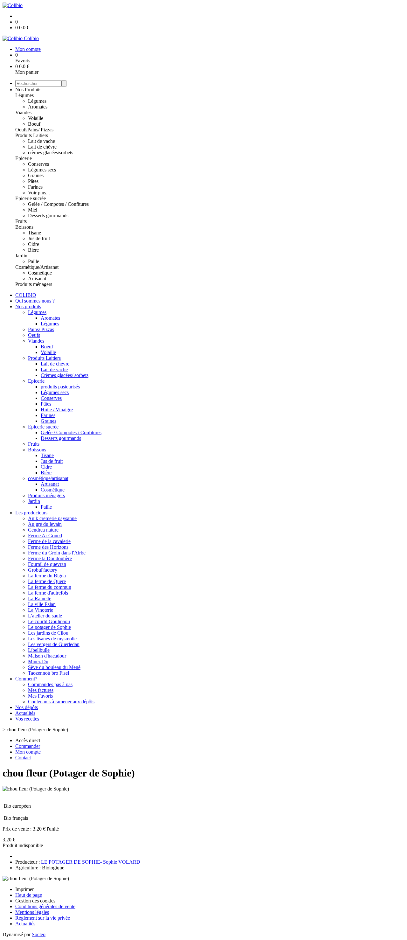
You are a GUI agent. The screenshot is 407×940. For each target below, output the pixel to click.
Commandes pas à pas (50, 684)
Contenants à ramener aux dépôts (61, 701)
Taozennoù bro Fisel (48, 673)
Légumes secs (42, 169)
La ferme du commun (49, 587)
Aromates (37, 106)
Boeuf (34, 124)
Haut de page (28, 895)
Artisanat (37, 278)
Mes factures (40, 690)
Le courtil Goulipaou (49, 621)
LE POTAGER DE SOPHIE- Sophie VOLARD (90, 862)
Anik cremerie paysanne (52, 518)
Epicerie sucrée (30, 198)
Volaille (35, 118)
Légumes (24, 95)
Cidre (33, 244)
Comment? (26, 678)
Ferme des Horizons (48, 547)
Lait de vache (41, 141)
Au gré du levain (45, 524)
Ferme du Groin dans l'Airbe (57, 552)
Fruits (21, 221)
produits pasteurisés (60, 386)
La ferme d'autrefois (48, 592)
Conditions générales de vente (45, 906)
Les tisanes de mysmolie (52, 638)
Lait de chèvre (42, 147)
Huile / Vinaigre (57, 409)
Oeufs (21, 129)
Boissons (24, 227)
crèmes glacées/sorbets (50, 152)
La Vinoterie (40, 610)
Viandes (23, 112)
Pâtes (33, 181)
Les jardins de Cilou (48, 633)
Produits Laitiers (31, 135)
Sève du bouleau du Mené (54, 667)
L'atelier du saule (45, 615)
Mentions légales (32, 912)
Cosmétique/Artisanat (37, 267)
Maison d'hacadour (47, 655)
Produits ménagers (33, 284)
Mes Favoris (40, 696)
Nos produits (28, 306)
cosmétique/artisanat (48, 478)
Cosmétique (40, 272)
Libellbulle (39, 650)
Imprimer (24, 889)
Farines (35, 187)
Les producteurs (31, 512)
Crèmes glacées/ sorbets (64, 375)
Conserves (38, 164)
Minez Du (38, 661)
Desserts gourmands (48, 215)
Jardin (21, 255)
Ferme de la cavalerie (49, 541)
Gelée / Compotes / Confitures (58, 204)
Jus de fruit (39, 238)
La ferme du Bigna (47, 575)
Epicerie (23, 158)
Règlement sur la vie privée (42, 918)
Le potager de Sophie (49, 627)
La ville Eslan (42, 604)
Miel (32, 209)
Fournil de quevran (47, 564)
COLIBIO (25, 295)
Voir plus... (39, 192)
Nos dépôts (26, 707)
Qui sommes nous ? (35, 300)
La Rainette (39, 598)
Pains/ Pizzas (40, 129)
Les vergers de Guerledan (53, 644)
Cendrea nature (43, 530)
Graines (36, 175)
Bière (33, 250)
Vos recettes (27, 718)
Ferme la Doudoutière (50, 558)
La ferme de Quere (47, 581)
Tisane (34, 232)
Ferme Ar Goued (45, 535)
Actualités (25, 713)
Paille (33, 261)
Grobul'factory (42, 570)
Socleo (38, 934)
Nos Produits (28, 89)
